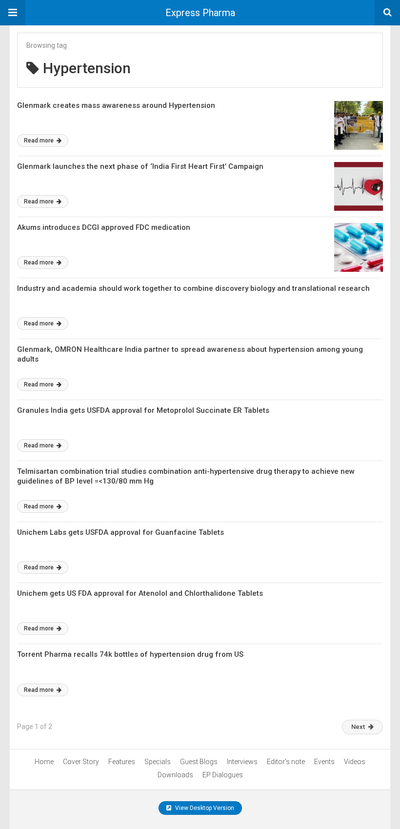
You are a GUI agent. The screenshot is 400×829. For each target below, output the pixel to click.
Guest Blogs (199, 762)
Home (44, 762)
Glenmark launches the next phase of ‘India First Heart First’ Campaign (140, 166)
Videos (354, 762)
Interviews (242, 762)
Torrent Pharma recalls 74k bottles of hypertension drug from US (130, 654)
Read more (39, 140)
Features (121, 762)
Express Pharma (200, 13)
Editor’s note (286, 762)
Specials (157, 762)
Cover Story (81, 762)
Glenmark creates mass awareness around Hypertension (116, 105)
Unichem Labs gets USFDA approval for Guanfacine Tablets (120, 532)
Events (324, 762)
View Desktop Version (204, 808)
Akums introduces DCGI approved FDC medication (103, 227)
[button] (12, 12)
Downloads (175, 775)
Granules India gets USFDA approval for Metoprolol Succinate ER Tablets (143, 410)
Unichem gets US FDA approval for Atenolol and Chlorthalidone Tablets (140, 593)
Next (358, 726)
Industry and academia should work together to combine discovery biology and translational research (193, 288)
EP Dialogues (222, 775)
